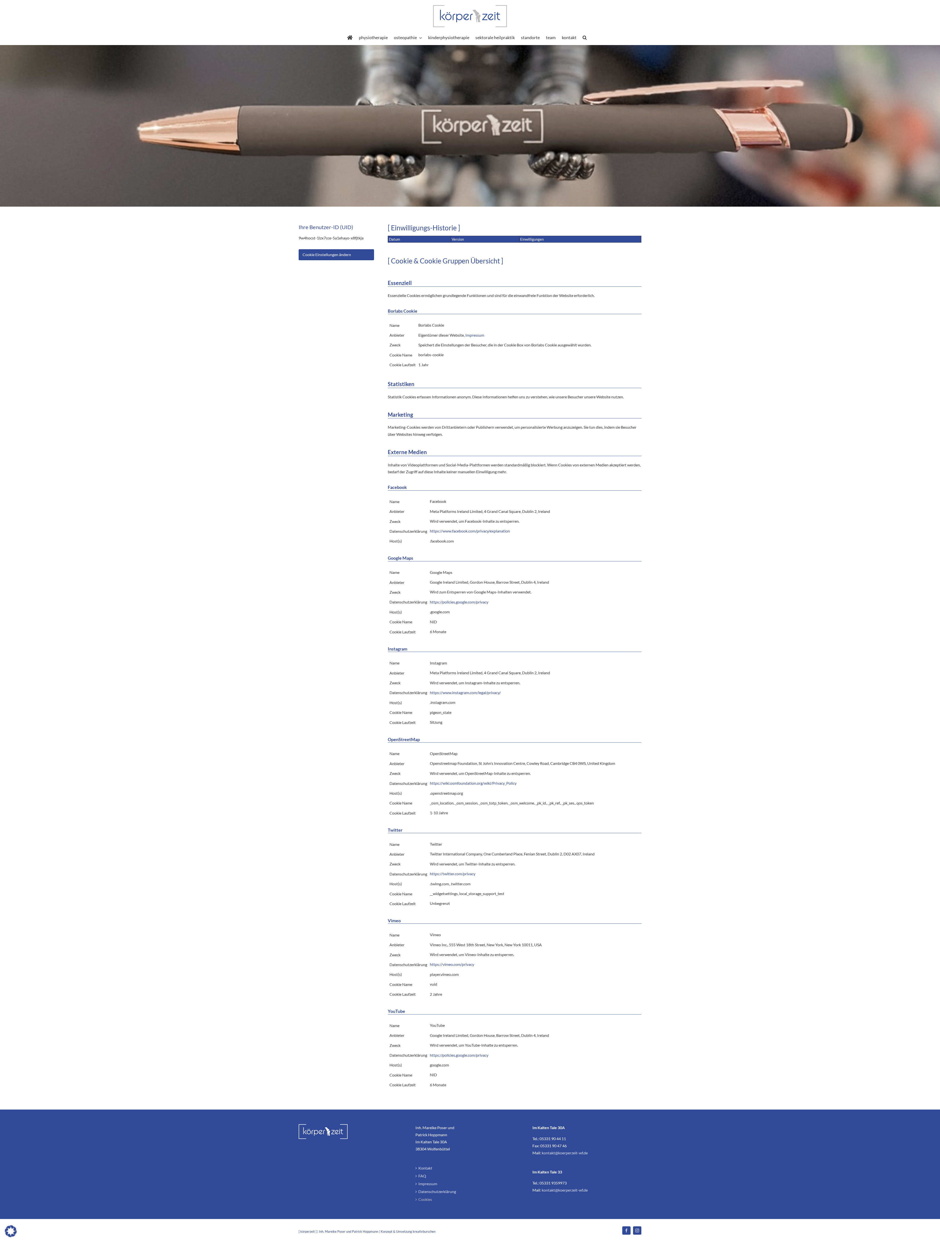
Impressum (474, 335)
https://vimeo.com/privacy (452, 964)
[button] (585, 37)
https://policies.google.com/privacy (459, 602)
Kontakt (425, 1168)
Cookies (425, 1199)
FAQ (422, 1175)
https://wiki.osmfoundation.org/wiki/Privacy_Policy (473, 783)
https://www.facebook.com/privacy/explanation (470, 531)
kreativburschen (424, 1231)
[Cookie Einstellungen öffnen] (11, 1235)
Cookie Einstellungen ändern (327, 254)
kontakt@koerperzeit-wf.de (565, 1152)
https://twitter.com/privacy (452, 873)
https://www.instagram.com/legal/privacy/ (465, 692)
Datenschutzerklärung (437, 1191)
